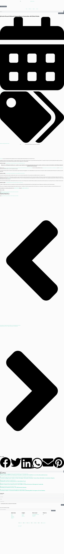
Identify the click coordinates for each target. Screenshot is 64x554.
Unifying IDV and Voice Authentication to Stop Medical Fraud (13, 481)
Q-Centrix (1, 158)
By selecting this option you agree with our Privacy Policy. (8, 503)
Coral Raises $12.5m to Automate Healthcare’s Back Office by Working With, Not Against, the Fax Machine (22, 490)
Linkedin (45, 514)
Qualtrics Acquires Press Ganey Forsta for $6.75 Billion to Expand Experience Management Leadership (21, 484)
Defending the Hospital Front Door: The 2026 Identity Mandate (13, 487)
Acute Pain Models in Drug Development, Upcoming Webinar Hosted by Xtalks (15, 173)
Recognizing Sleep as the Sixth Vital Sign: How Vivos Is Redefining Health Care (15, 163)
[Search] (63, 12)
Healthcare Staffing (2, 143)
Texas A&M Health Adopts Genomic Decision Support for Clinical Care (14, 182)
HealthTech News (7, 143)
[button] (5, 462)
